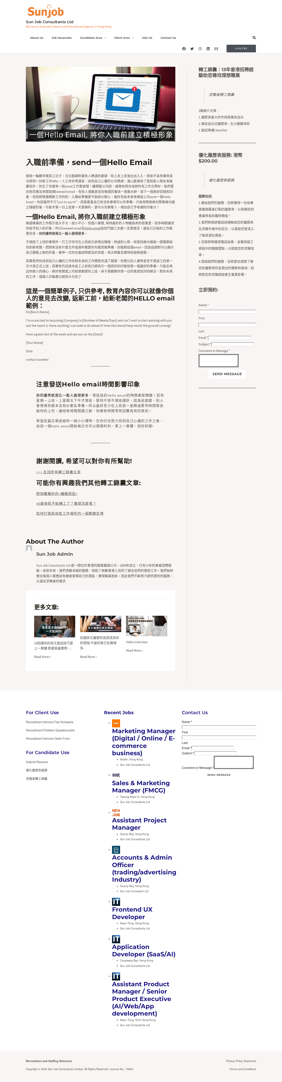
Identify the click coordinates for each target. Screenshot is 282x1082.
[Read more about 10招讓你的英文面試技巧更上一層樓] (54, 626)
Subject (205, 344)
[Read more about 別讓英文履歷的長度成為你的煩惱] (100, 623)
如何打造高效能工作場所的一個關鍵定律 (70, 513)
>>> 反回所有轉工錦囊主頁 (58, 472)
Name (204, 305)
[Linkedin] (208, 48)
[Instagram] (200, 48)
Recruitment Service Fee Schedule (49, 722)
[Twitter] (192, 48)
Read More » (42, 657)
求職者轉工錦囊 (221, 94)
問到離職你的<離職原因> (57, 494)
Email (203, 338)
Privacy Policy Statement (241, 1061)
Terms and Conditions (242, 1069)
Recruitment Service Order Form (48, 738)
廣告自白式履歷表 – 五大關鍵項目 (225, 124)
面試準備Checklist (214, 130)
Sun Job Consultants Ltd (49, 22)
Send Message (227, 374)
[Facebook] (184, 48)
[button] (104, 37)
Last (201, 331)
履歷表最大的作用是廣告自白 (222, 117)
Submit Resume (37, 762)
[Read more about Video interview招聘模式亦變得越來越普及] (146, 625)
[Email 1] (216, 48)
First (202, 318)
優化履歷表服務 (215, 155)
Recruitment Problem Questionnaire (50, 730)
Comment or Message (214, 351)
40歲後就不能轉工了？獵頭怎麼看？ (66, 503)
